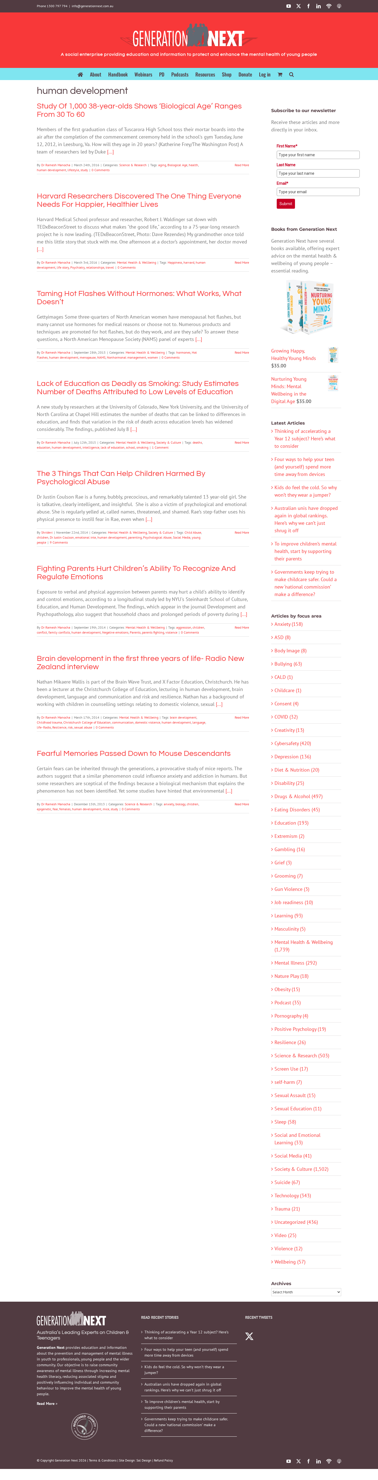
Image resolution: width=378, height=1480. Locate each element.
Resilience (59, 727)
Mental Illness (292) (296, 963)
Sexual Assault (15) (295, 1095)
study (84, 170)
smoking (142, 447)
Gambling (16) (290, 849)
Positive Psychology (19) (300, 1029)
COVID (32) (286, 717)
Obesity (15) (287, 989)
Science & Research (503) (302, 1055)
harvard (188, 262)
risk (70, 727)
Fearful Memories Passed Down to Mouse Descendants (134, 754)
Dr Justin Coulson (62, 537)
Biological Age (177, 165)
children (42, 537)
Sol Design (143, 1460)
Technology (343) (293, 1195)
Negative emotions (115, 632)
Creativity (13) (289, 730)
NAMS (101, 357)
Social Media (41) (293, 1156)
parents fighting (153, 632)
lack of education (113, 447)
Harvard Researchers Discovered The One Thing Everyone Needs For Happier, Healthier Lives (139, 200)
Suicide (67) (287, 1182)
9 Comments (59, 542)
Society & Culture (168, 442)
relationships (95, 267)
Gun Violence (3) (292, 889)
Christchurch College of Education (87, 722)
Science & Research (133, 165)
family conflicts (59, 632)
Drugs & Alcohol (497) (299, 796)
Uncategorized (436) (296, 1222)
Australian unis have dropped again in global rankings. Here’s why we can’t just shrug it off (182, 1387)
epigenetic (44, 809)
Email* (282, 183)
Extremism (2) (289, 836)
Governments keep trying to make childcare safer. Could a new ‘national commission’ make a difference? (186, 1425)
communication (123, 722)
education (43, 447)
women (152, 357)
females (65, 809)
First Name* (287, 146)
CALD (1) (284, 677)
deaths (197, 442)
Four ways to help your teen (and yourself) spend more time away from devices (304, 466)
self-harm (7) (288, 1082)
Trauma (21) (287, 1209)
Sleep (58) (285, 1122)
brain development (183, 717)
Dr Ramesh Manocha (55, 165)
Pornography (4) (291, 1016)
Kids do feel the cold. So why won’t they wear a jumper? (184, 1369)
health (193, 165)
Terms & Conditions (102, 1460)
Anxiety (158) (289, 624)
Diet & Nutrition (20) (297, 770)
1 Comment (160, 447)
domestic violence (147, 722)
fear (55, 809)
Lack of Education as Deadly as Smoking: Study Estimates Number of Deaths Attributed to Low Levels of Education (138, 388)
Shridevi (47, 532)
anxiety (169, 804)
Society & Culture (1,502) (301, 1169)
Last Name (286, 165)
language (198, 722)
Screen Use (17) (291, 1069)
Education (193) (292, 823)
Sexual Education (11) (298, 1108)
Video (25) (285, 1235)
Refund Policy (163, 1460)
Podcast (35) (288, 1002)
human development (51, 170)
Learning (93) (289, 915)
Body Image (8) (291, 650)
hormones (183, 352)
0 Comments (101, 170)
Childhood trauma (49, 722)
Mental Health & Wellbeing (136, 262)
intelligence (90, 447)
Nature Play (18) (292, 976)
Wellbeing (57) (290, 1262)
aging (162, 165)
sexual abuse (83, 727)
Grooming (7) (289, 876)
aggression (183, 627)
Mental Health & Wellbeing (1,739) (304, 946)
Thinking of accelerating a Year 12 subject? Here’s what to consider (305, 438)
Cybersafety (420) (293, 743)
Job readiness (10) (294, 902)
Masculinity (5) (290, 929)
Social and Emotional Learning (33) (297, 1139)
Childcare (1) (288, 690)
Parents (135, 632)
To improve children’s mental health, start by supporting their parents (305, 551)
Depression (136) (293, 756)
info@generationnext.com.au (92, 6)
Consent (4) (287, 703)
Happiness (175, 262)
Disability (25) (289, 783)
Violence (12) (288, 1248)
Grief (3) (283, 862)
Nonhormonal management (126, 357)
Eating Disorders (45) (297, 809)
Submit (285, 204)
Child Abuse (193, 532)
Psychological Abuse (157, 537)
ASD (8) (283, 637)
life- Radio (44, 727)
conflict (42, 632)
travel (110, 267)
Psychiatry (77, 267)
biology (180, 804)
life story (63, 267)
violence (171, 632)
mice (106, 809)
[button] (291, 74)
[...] (110, 152)
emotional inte (85, 537)
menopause (88, 357)
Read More (242, 165)
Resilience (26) (290, 1042)
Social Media (181, 537)
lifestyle (73, 170)
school (130, 447)
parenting (135, 537)
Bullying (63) (288, 664)
